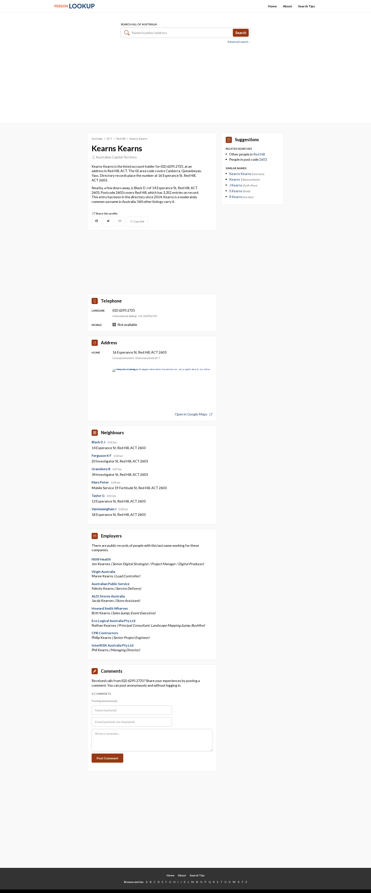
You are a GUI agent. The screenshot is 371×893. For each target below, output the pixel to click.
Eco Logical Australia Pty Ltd (113, 621)
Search (240, 33)
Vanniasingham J (104, 509)
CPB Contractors (105, 633)
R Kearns (236, 197)
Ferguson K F (102, 456)
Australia (97, 138)
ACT (109, 138)
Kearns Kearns (240, 174)
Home (272, 6)
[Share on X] (108, 221)
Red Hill (120, 138)
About (287, 6)
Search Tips (306, 6)
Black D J (99, 442)
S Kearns (236, 191)
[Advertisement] (185, 81)
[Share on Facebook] (97, 221)
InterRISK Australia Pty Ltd (112, 645)
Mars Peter (100, 482)
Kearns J (236, 179)
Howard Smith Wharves (110, 608)
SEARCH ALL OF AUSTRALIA (139, 24)
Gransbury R (101, 469)
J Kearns (236, 185)
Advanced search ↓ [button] (238, 41)
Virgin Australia (103, 572)
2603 (263, 159)
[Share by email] (120, 221)
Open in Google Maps (191, 414)
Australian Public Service (110, 584)
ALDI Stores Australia (108, 596)
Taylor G (98, 496)
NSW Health (101, 559)
